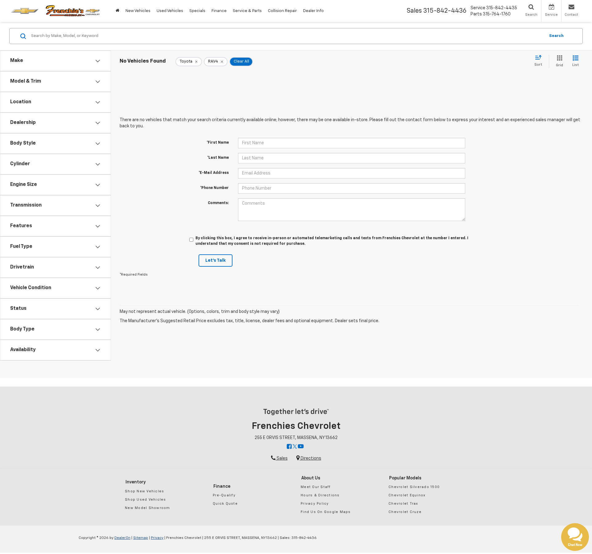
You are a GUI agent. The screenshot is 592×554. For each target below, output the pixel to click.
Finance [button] (219, 11)
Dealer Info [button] (313, 11)
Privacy (157, 538)
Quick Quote (225, 503)
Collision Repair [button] (282, 11)
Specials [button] (197, 11)
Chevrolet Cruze (404, 512)
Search (556, 36)
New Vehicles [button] (137, 11)
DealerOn (122, 538)
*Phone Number (214, 188)
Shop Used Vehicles (145, 499)
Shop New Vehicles (144, 491)
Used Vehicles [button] (170, 11)
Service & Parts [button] (247, 11)
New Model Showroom (147, 508)
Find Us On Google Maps (326, 512)
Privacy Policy (315, 503)
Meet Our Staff (316, 487)
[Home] (117, 11)
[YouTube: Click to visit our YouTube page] (301, 447)
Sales (282, 458)
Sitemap (140, 538)
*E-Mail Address (214, 173)
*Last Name (218, 158)
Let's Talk (215, 260)
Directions (310, 458)
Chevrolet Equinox (407, 495)
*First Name (218, 143)
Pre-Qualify (224, 495)
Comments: (218, 203)
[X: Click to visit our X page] (295, 447)
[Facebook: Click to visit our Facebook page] (289, 447)
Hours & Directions (320, 495)
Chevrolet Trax (403, 503)
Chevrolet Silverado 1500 (414, 487)
